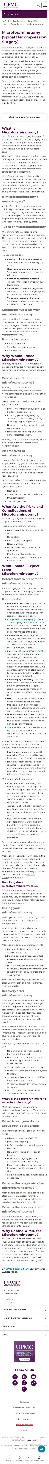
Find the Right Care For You (24, 117)
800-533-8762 (9, 1303)
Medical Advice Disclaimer (24, 1413)
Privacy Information (24, 1419)
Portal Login (39, 1461)
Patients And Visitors (14, 1309)
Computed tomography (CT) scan (25, 619)
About (6, 1334)
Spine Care (12, 14)
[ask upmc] (41, 1448)
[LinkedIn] (24, 1377)
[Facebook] (15, 1377)
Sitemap (24, 1430)
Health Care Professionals (17, 1318)
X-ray (10, 727)
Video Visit (29, 1461)
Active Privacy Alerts (24, 1425)
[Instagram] (15, 1383)
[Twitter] (24, 1389)
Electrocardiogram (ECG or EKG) (25, 651)
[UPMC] (11, 5)
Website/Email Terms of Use (24, 1408)
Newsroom (9, 1326)
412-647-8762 (9, 1299)
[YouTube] (33, 1377)
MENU (45, 2)
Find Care (9, 1461)
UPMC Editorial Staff (16, 1269)
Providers (20, 1461)
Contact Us (24, 1402)
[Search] (38, 5)
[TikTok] (34, 1383)
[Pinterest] (24, 1383)
